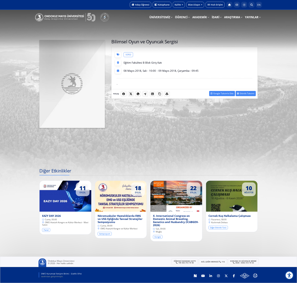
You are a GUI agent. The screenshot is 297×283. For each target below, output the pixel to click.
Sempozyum (104, 233)
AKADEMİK (199, 17)
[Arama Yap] (252, 5)
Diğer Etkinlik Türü (218, 227)
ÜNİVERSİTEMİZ (159, 17)
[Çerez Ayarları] (255, 275)
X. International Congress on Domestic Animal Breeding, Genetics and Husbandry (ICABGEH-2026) (176, 220)
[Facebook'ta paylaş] (123, 94)
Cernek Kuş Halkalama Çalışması (229, 215)
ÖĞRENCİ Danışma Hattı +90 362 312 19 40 (185, 262)
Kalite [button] (178, 4)
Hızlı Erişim (217, 4)
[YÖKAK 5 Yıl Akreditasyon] (104, 17)
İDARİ (215, 17)
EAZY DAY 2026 (51, 215)
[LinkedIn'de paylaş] (152, 94)
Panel (46, 230)
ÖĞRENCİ (181, 17)
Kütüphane (163, 4)
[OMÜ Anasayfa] (229, 5)
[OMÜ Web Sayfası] (65, 17)
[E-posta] (237, 5)
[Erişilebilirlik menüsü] (289, 275)
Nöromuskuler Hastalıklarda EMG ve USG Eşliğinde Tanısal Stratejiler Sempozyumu (120, 219)
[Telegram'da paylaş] (145, 94)
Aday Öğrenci (142, 4)
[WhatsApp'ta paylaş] (138, 94)
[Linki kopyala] (160, 94)
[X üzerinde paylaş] (131, 94)
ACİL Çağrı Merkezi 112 (213, 261)
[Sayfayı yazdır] (167, 94)
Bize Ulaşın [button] (194, 4)
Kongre (158, 237)
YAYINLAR (251, 17)
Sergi (128, 54)
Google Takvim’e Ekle (223, 93)
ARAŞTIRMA (232, 17)
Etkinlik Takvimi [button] (247, 93)
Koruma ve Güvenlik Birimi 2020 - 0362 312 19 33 (243, 262)
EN (259, 4)
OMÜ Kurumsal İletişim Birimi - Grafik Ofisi (61, 273)
